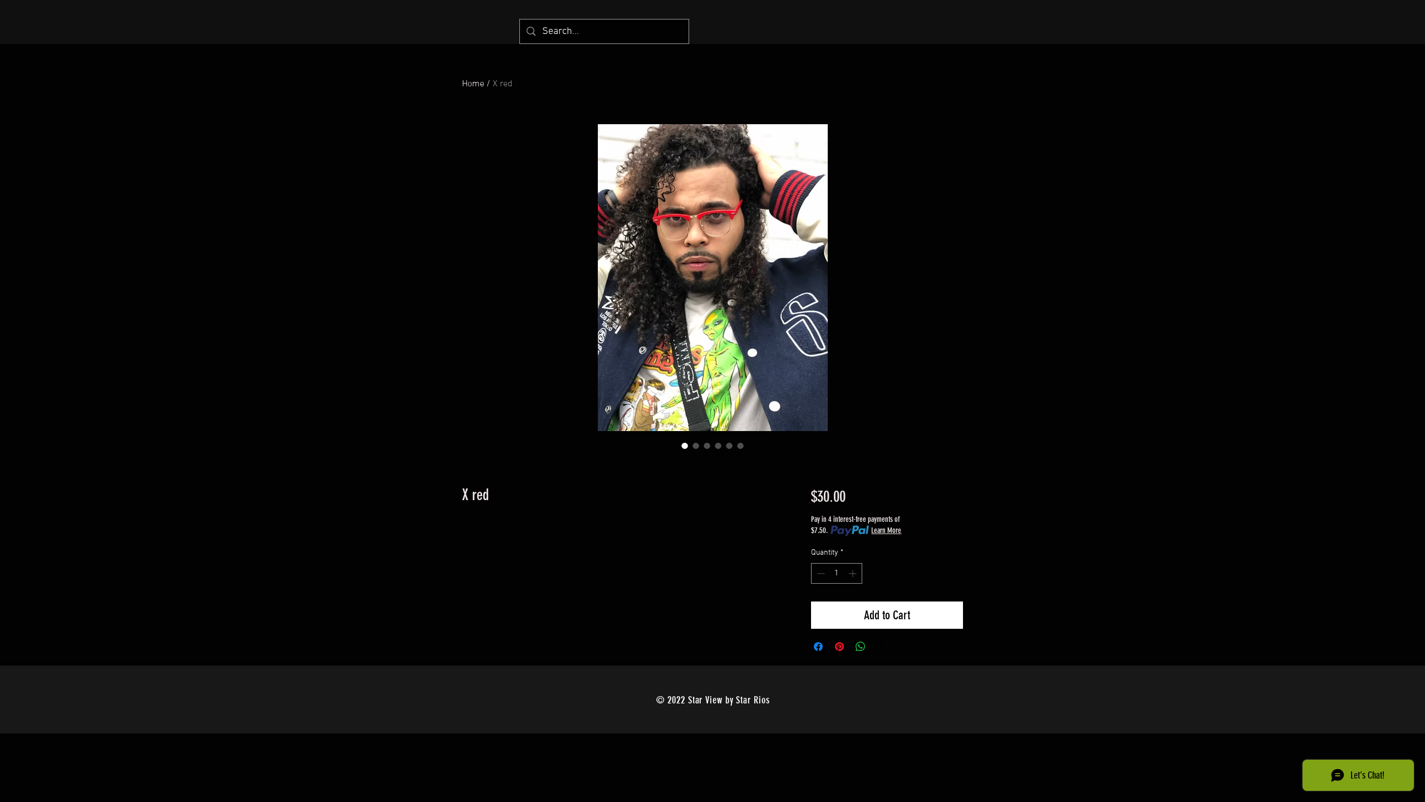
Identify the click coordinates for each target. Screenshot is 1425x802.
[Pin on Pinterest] (839, 646)
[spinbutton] (837, 573)
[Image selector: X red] (684, 445)
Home (473, 84)
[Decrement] (820, 573)
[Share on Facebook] (818, 646)
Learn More (886, 530)
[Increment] (854, 573)
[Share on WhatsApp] (860, 646)
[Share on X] (881, 646)
